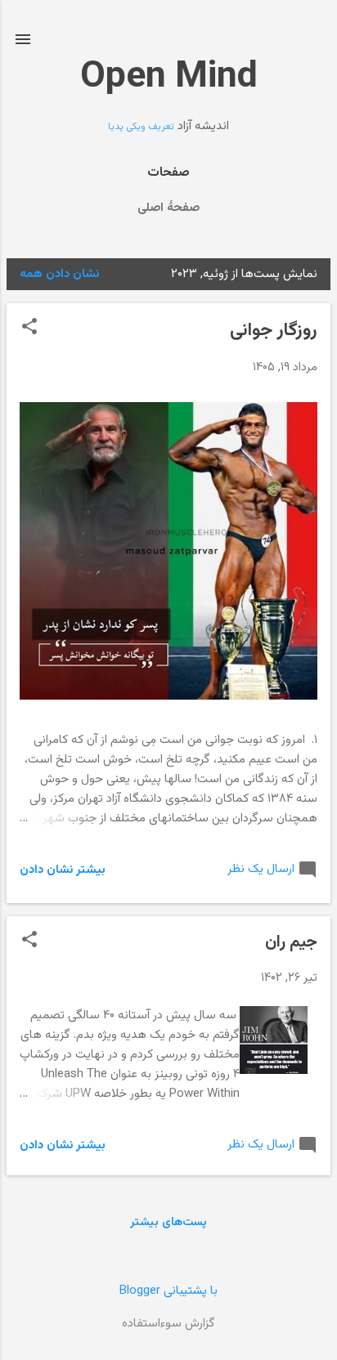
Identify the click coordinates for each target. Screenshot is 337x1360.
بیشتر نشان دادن (63, 870)
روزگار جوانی (273, 330)
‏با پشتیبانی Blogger (168, 1291)
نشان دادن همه (59, 274)
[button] (29, 328)
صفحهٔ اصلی (168, 208)
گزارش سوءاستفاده (168, 1323)
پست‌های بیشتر (168, 1223)
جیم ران (291, 942)
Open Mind (169, 77)
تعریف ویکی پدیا (141, 126)
